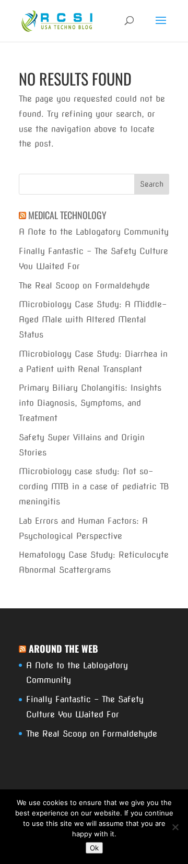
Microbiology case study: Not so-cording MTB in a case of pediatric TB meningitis (94, 486)
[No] (175, 827)
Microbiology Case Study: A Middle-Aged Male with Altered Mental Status (93, 319)
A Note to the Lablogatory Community (94, 232)
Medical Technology (67, 215)
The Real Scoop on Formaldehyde (84, 286)
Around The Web (63, 648)
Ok (94, 848)
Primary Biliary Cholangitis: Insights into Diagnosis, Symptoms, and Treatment (90, 403)
